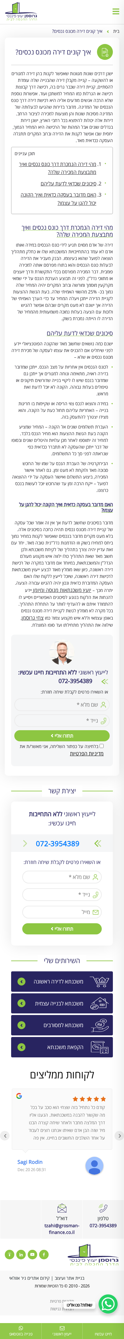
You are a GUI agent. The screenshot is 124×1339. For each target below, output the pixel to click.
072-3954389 (57, 843)
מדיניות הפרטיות (87, 753)
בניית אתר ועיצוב (69, 1278)
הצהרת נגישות (62, 1309)
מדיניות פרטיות (62, 1301)
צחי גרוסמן (33, 617)
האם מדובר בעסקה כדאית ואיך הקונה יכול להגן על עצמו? (58, 198)
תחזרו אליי (63, 735)
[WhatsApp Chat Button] (108, 1304)
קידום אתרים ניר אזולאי (29, 1278)
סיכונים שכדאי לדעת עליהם (68, 183)
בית (116, 31)
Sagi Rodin (30, 1161)
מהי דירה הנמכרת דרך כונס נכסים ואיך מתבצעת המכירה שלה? (57, 168)
